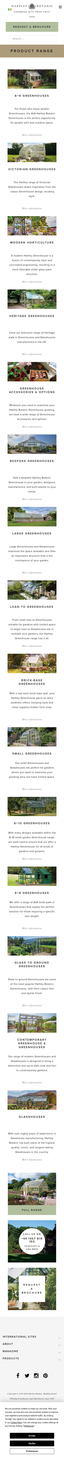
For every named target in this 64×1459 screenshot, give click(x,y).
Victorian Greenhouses (32, 169)
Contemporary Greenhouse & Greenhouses (32, 1043)
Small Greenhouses (32, 753)
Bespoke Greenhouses (32, 461)
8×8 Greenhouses (32, 893)
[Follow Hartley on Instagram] (37, 1376)
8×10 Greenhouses (32, 823)
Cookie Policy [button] (16, 1422)
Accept (32, 1436)
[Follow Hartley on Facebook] (18, 1376)
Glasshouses (32, 1117)
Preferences (32, 1451)
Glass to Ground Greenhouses (32, 964)
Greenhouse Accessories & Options (32, 390)
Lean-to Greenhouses (32, 607)
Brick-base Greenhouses (32, 682)
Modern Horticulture (32, 242)
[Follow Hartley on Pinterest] (46, 1376)
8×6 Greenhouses (32, 96)
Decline (32, 1443)
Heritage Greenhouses (32, 316)
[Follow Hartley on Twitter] (27, 1376)
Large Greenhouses (32, 533)
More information (32, 134)
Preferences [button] (29, 1426)
